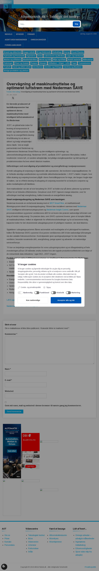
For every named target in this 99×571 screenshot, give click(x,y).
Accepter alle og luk (65, 300)
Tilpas (48, 287)
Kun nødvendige (33, 300)
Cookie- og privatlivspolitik (31, 287)
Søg (76, 24)
